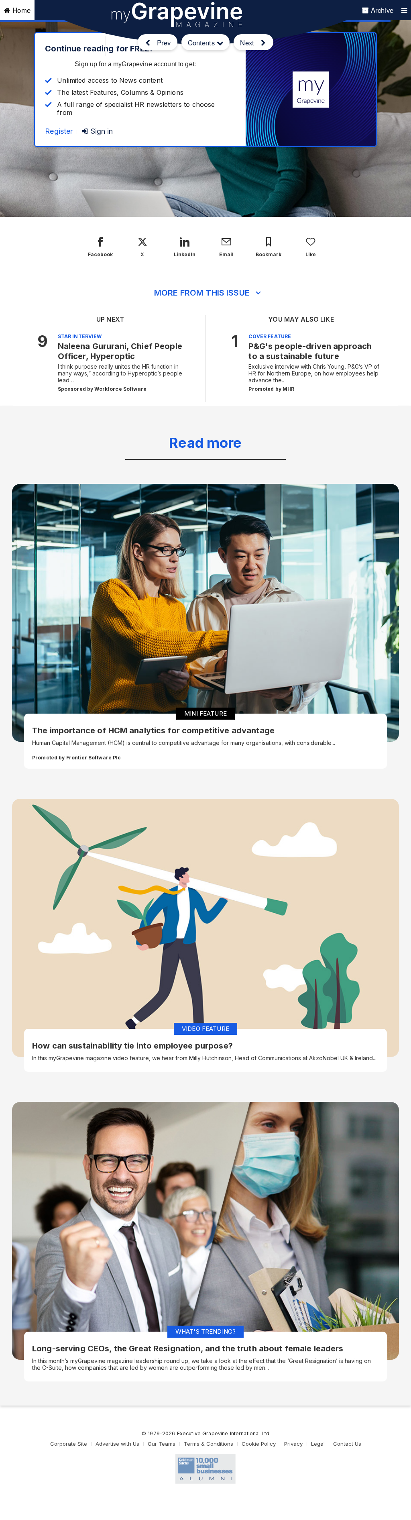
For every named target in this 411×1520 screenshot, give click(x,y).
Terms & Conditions (208, 1443)
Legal (318, 1443)
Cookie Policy (259, 1443)
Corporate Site (68, 1443)
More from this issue (202, 293)
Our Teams (161, 1443)
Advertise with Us (117, 1443)
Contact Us (347, 1443)
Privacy (293, 1443)
